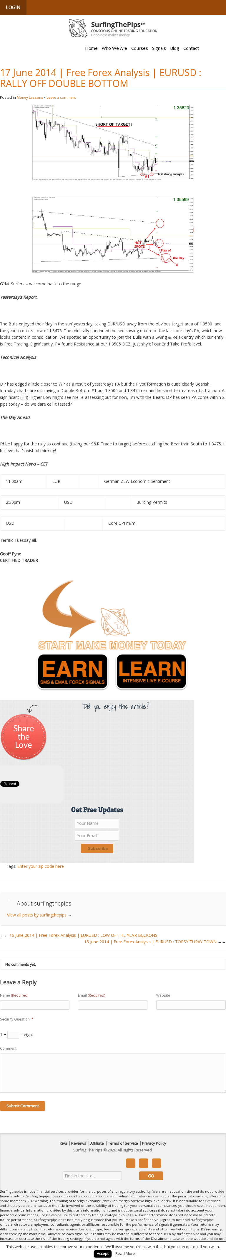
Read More (125, 1253)
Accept (103, 1253)
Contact (191, 48)
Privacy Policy (154, 1143)
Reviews (78, 1143)
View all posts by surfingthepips (39, 915)
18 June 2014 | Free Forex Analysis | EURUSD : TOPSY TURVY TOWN (155, 941)
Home (91, 48)
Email (91, 995)
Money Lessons (30, 97)
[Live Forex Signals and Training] (113, 28)
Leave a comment (61, 97)
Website (163, 995)
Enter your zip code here (40, 866)
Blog (174, 48)
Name (14, 995)
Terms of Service (123, 1143)
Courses (139, 48)
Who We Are (114, 48)
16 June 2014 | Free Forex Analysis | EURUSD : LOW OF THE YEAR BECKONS (80, 935)
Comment (8, 1048)
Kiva (63, 1143)
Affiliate (97, 1143)
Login (13, 7)
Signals (159, 48)
